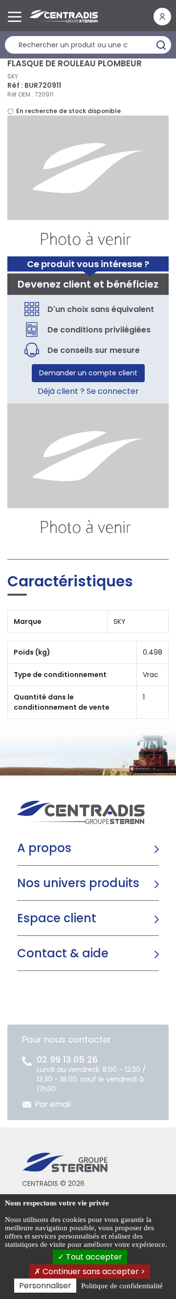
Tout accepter (93, 1256)
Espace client (56, 918)
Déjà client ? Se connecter (88, 391)
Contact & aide (63, 953)
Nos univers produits (78, 883)
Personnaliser (45, 1285)
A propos (44, 848)
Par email (53, 1104)
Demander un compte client (88, 373)
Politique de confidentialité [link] (122, 1286)
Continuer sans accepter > (93, 1271)
